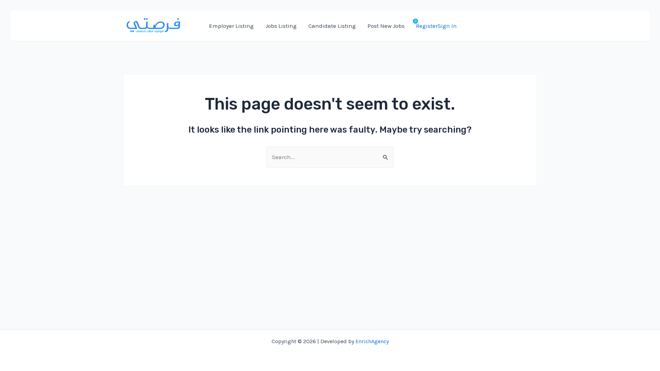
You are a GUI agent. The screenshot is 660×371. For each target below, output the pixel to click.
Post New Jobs (386, 25)
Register (427, 25)
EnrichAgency (372, 341)
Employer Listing (231, 25)
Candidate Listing (332, 25)
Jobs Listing (281, 25)
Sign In (447, 25)
